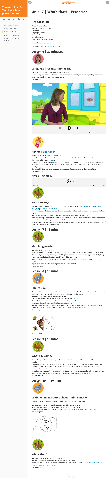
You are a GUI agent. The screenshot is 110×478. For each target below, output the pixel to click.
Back (4, 2)
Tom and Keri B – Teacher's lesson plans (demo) (13, 10)
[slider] (60, 132)
